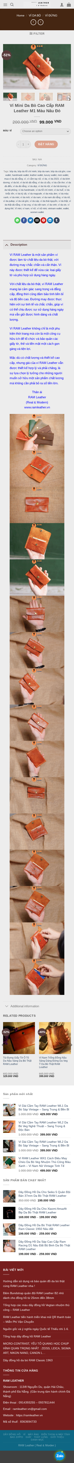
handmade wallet (20, 175)
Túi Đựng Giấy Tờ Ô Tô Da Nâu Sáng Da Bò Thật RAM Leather (17, 1061)
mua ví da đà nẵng (13, 178)
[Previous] (3, 1053)
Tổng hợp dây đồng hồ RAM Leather (27, 1336)
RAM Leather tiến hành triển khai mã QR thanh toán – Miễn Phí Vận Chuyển (37, 1319)
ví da (44, 178)
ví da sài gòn (22, 201)
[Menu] (5, 4)
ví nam (26, 208)
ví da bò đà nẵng (28, 182)
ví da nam (36, 197)
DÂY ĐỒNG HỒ (12, 1434)
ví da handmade (26, 189)
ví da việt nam (39, 204)
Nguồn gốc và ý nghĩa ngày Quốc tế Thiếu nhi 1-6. (36, 1329)
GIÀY (28, 1437)
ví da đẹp (32, 186)
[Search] (12, 5)
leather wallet (36, 175)
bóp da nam (44, 171)
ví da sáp (34, 201)
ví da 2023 (53, 178)
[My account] (62, 4)
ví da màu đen (50, 193)
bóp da (13, 171)
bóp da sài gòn (58, 171)
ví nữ (33, 208)
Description (18, 244)
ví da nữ (66, 197)
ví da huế (58, 189)
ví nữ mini (42, 208)
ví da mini (14, 197)
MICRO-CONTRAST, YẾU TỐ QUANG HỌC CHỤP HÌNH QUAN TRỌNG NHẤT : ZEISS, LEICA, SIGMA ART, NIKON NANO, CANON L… (36, 1348)
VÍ (24, 1434)
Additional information (24, 1006)
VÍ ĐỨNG (51, 15)
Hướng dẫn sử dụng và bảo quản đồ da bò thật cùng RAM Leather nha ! (34, 1284)
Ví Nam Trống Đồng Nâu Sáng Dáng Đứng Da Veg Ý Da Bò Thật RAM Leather (53, 1062)
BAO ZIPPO (16, 1437)
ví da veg (26, 204)
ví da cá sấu (44, 182)
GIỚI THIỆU (57, 1437)
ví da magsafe (35, 193)
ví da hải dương (59, 186)
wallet (66, 208)
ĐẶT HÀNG (46, 144)
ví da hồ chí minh (44, 189)
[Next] (69, 99)
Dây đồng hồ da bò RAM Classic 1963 (28, 1360)
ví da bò (15, 182)
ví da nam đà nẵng (51, 197)
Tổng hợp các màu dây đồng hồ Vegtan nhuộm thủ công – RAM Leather (36, 1307)
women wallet (37, 212)
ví (25, 178)
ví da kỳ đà (21, 193)
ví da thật (63, 201)
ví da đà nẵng (20, 186)
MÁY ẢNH (33, 1434)
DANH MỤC (37, 1439)
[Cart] (69, 4)
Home (20, 15)
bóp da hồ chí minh (27, 171)
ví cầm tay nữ (34, 178)
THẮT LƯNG (41, 1437)
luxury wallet (50, 175)
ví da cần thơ (58, 182)
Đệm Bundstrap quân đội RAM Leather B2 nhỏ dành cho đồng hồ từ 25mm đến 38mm (33, 1295)
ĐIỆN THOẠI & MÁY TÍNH (55, 1434)
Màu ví (7, 131)
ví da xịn (62, 204)
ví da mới (25, 197)
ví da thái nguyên (48, 201)
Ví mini (18, 208)
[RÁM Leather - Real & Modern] (37, 4)
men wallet (63, 175)
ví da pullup (9, 201)
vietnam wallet (55, 208)
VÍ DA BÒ (35, 15)
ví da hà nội (44, 186)
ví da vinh (52, 204)
